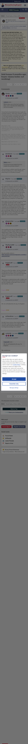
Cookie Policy (16, 364)
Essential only (14, 384)
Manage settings (14, 388)
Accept (14, 379)
